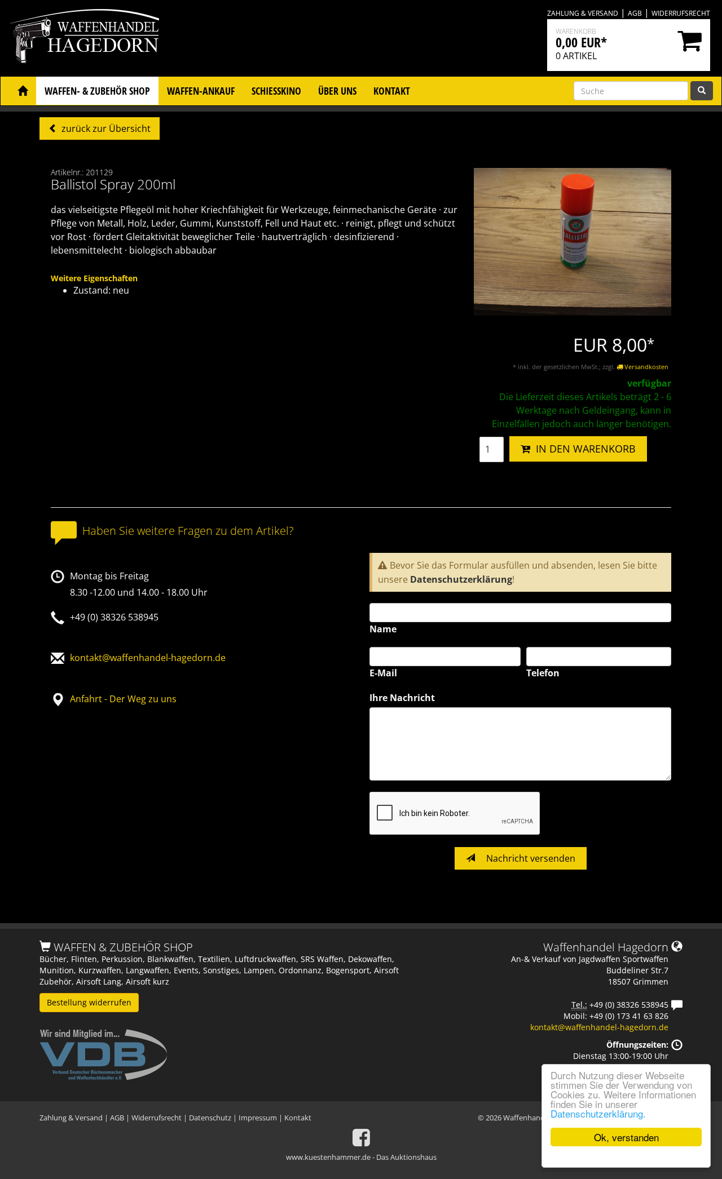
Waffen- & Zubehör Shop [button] (97, 90)
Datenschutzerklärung (461, 579)
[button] (22, 91)
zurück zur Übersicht (105, 128)
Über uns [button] (337, 90)
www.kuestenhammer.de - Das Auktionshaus (361, 1157)
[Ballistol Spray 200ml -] (572, 241)
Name (383, 629)
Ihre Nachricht (402, 698)
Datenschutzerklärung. (598, 1113)
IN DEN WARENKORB (583, 448)
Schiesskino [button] (276, 90)
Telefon (543, 673)
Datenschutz (210, 1117)
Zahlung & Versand (582, 13)
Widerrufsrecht (680, 13)
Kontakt (297, 1117)
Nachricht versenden (529, 858)
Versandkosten (645, 366)
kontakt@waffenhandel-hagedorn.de (148, 657)
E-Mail (383, 673)
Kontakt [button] (391, 90)
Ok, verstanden (626, 1137)
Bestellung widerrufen (89, 1002)
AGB (635, 13)
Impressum (258, 1117)
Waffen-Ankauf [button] (201, 90)
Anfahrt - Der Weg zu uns (123, 699)
